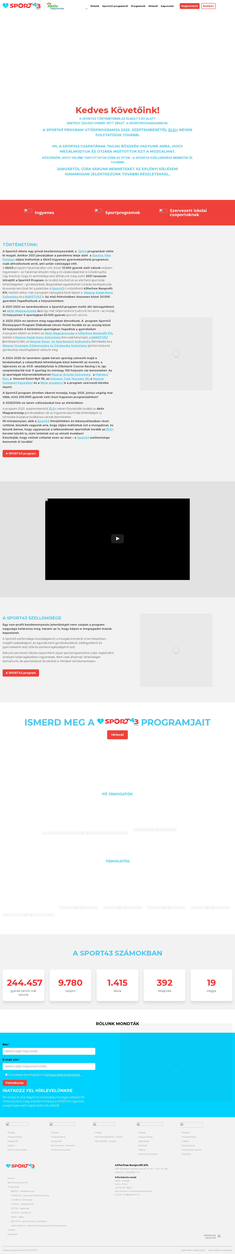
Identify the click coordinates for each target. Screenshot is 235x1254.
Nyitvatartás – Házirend (62, 1145)
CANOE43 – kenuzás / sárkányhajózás (30, 1195)
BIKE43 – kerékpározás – (23, 1191)
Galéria (11, 1145)
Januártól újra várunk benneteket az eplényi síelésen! (117, 169)
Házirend (186, 1154)
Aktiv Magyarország (21, 311)
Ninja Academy (51, 383)
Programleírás (15, 1137)
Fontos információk (17, 1149)
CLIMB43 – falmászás (21, 1199)
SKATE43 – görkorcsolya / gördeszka (29, 1221)
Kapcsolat (12, 1234)
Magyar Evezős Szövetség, (71, 374)
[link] (43, 421)
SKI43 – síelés (17, 1217)
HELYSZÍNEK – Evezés (105, 1141)
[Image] (23, 760)
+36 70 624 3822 (123, 1187)
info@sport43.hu (131, 1194)
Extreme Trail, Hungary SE (69, 378)
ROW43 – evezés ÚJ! (21, 1212)
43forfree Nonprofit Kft (95, 333)
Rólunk (11, 1178)
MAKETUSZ (99, 337)
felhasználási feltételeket (63, 1074)
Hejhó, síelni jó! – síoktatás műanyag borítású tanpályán (38, 1225)
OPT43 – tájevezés (20, 1208)
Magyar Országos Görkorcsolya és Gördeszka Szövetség (45, 345)
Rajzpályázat (188, 1145)
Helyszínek (13, 1141)
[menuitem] (86, 6)
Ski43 (82, 251)
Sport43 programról (18, 1182)
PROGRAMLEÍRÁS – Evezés (108, 1137)
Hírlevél (11, 1230)
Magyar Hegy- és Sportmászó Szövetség (60, 341)
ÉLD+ (110, 429)
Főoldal (11, 1132)
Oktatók (142, 1145)
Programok (13, 1186)
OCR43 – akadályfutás (22, 1204)
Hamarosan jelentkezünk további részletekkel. (117, 174)
